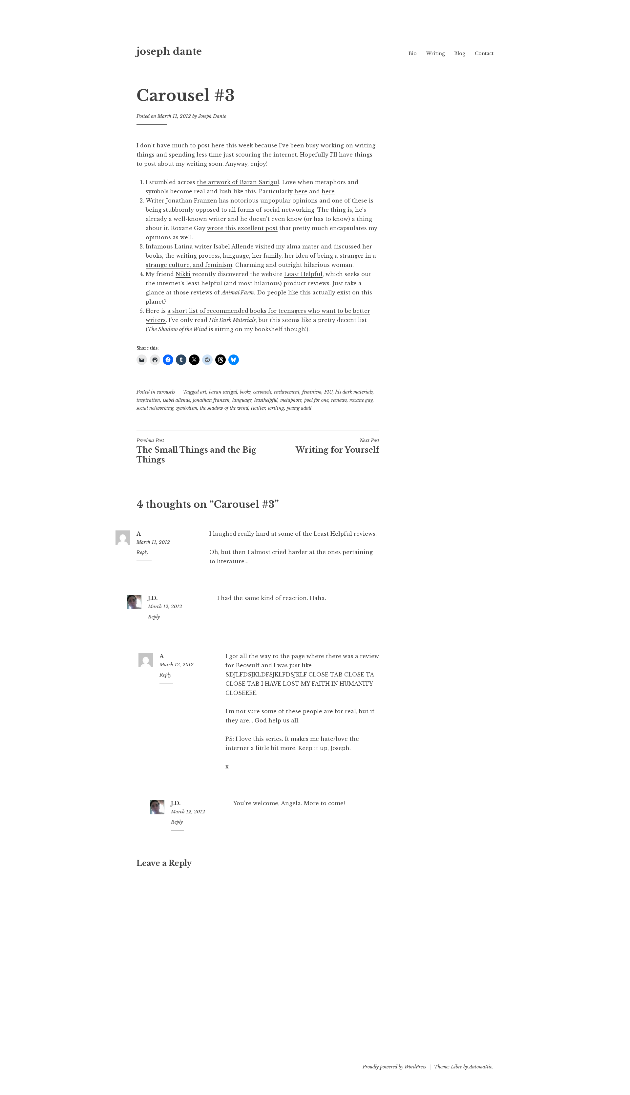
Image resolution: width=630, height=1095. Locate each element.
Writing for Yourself (337, 446)
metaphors (291, 400)
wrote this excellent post (242, 228)
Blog (459, 53)
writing (276, 408)
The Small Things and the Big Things (196, 451)
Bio (413, 53)
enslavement (287, 392)
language (242, 400)
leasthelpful (266, 400)
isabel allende (176, 400)
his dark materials (354, 392)
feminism (312, 392)
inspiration (148, 400)
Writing (435, 53)
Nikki (183, 274)
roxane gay (361, 400)
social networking (155, 408)
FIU (328, 392)
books (245, 392)
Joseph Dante (212, 116)
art (203, 392)
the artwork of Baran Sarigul (238, 182)
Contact (484, 53)
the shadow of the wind (224, 408)
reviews (339, 400)
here (300, 191)
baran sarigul (223, 392)
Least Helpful (303, 274)
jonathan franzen (211, 400)
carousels (166, 392)
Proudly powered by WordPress (394, 1067)
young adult (299, 408)
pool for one (316, 400)
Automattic (480, 1067)
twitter (258, 408)
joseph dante (169, 51)
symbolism (186, 408)
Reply (142, 552)
